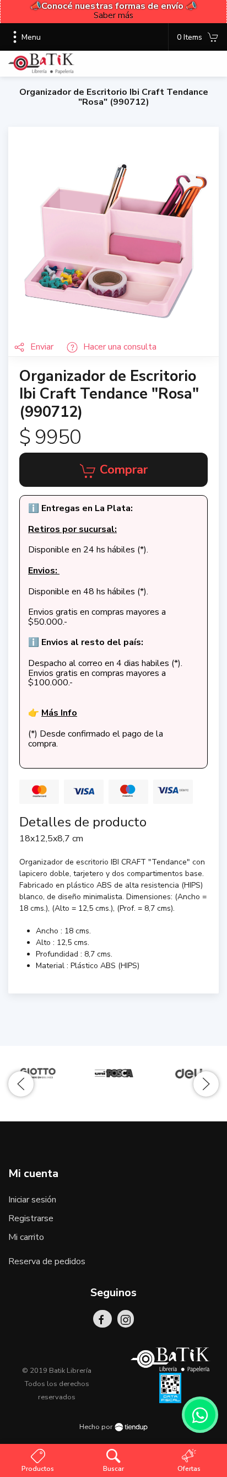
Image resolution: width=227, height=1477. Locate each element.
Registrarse (30, 1218)
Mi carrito (26, 1237)
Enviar (43, 347)
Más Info (59, 713)
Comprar (122, 469)
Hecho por (97, 1427)
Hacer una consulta (119, 347)
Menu (31, 37)
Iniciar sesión (32, 1200)
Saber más (113, 15)
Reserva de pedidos (46, 1261)
